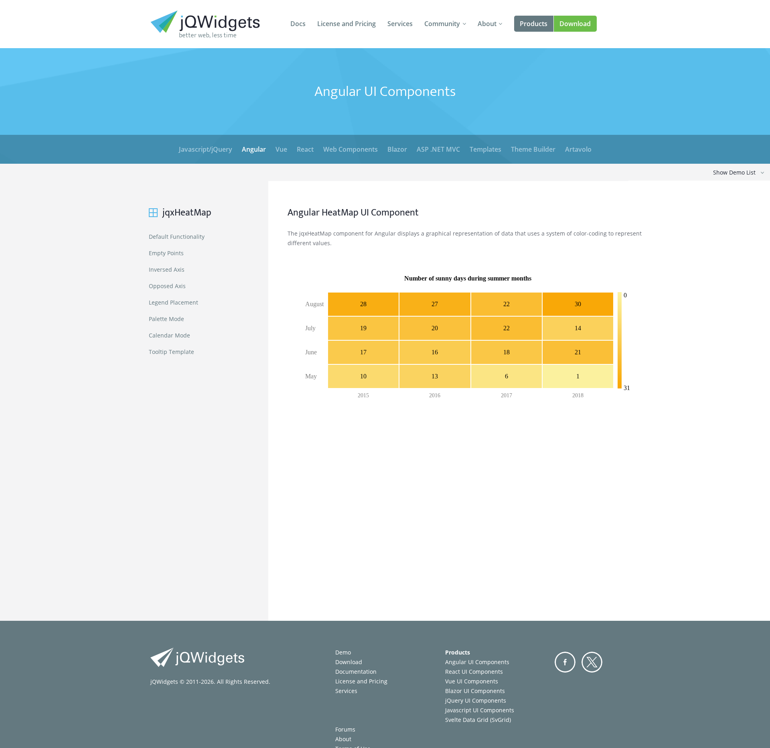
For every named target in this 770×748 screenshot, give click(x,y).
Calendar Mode (169, 335)
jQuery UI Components (475, 700)
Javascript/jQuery (205, 149)
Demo (343, 652)
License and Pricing (346, 23)
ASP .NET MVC (438, 149)
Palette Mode (166, 319)
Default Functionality (177, 236)
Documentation (356, 671)
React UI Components (474, 671)
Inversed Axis (166, 269)
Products (533, 23)
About (487, 23)
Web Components (350, 149)
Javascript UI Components (479, 710)
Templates (485, 149)
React (305, 149)
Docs (298, 23)
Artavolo (578, 149)
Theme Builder (533, 149)
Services (400, 23)
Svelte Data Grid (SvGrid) (478, 720)
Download (575, 23)
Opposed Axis (167, 286)
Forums (345, 729)
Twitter (592, 662)
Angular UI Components (477, 662)
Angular (254, 149)
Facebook (565, 662)
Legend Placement (173, 302)
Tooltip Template (171, 352)
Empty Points (166, 253)
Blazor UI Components (475, 691)
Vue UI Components (471, 681)
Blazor (397, 149)
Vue (281, 149)
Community (442, 23)
